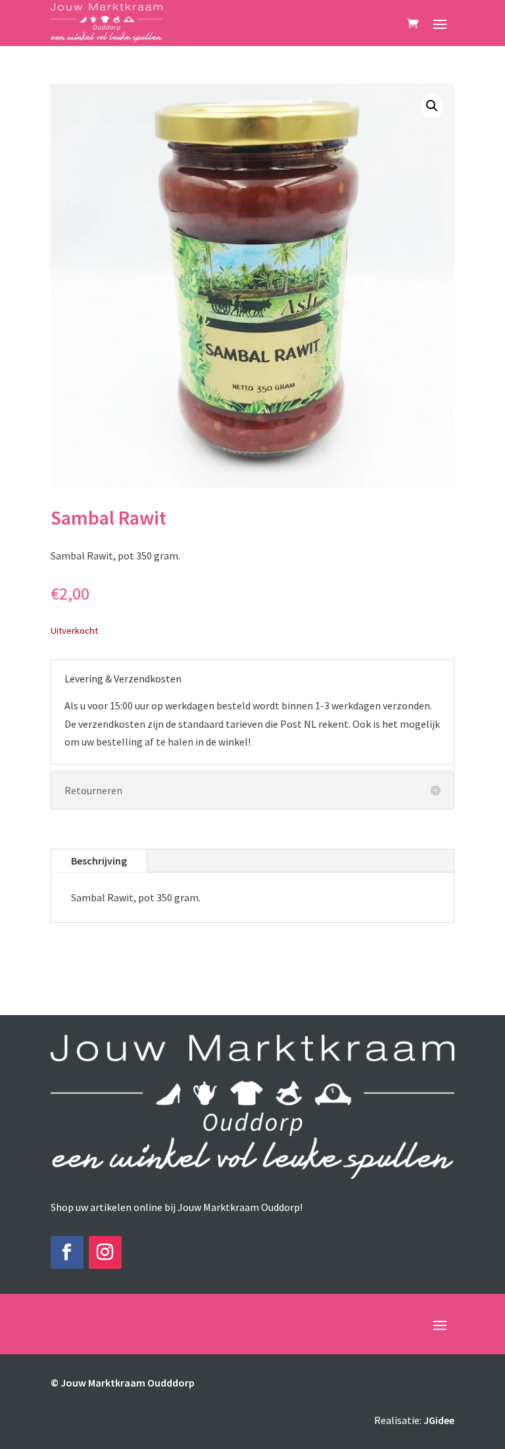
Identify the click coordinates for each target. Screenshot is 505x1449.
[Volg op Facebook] (67, 1252)
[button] (432, 106)
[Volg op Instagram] (105, 1252)
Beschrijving (99, 860)
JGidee (438, 1420)
